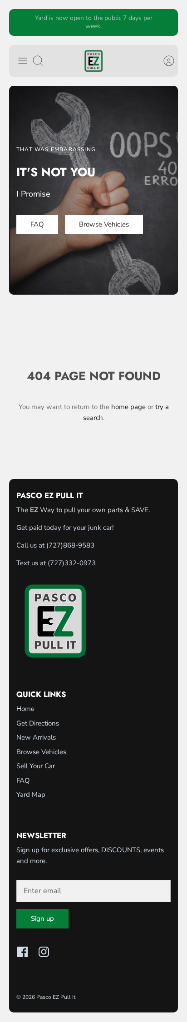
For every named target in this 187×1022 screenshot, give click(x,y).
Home (25, 708)
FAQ (23, 780)
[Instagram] (43, 952)
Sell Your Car (35, 765)
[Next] (165, 22)
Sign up (42, 918)
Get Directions (37, 723)
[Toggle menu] (23, 61)
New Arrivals (36, 737)
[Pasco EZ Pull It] (93, 60)
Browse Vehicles (41, 751)
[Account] (164, 61)
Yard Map (30, 794)
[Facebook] (22, 952)
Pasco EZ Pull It (55, 997)
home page (128, 406)
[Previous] (21, 22)
